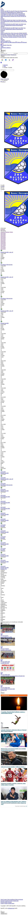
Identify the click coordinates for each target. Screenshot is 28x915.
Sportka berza (11, 903)
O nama (5, 899)
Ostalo (14, 20)
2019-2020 (3, 242)
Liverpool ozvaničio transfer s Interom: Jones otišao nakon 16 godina (13, 784)
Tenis (12, 33)
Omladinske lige (4, 13)
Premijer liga (9, 20)
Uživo (4, 81)
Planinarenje (3, 34)
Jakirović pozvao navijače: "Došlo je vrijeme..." (13, 766)
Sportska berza (7, 33)
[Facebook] (5, 60)
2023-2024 (3, 237)
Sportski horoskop (13, 37)
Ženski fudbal (11, 13)
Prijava (3, 50)
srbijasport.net (11, 908)
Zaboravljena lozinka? (6, 54)
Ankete (6, 903)
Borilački (25, 33)
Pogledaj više (4, 568)
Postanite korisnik (5, 900)
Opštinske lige (19, 12)
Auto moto (16, 33)
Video (5, 35)
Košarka (13, 42)
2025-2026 (3, 233)
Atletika (20, 33)
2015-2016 (3, 247)
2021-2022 (3, 239)
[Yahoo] (13, 60)
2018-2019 (3, 243)
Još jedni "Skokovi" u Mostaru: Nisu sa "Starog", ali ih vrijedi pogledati (14, 730)
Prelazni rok (13, 16)
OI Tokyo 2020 (20, 37)
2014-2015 (3, 249)
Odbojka (19, 42)
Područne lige (4, 12)
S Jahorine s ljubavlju (5, 40)
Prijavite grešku (4, 902)
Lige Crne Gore (15, 15)
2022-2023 (3, 238)
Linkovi (2, 903)
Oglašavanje (15, 900)
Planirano (7, 232)
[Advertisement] (14, 97)
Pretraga (10, 902)
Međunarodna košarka (8, 21)
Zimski (2, 33)
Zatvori (2, 692)
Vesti (2, 8)
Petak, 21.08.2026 (5, 79)
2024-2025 (3, 236)
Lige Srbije (8, 15)
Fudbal (3, 42)
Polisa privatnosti (19, 899)
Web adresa (3, 230)
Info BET (21, 35)
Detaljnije (3, 229)
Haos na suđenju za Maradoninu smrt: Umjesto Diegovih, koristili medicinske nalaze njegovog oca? (13, 803)
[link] (14, 257)
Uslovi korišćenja (11, 899)
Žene (4, 66)
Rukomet (24, 42)
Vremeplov (9, 35)
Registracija (13, 54)
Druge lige (17, 11)
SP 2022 (22, 16)
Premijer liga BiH (5, 11)
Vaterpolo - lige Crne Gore (17, 34)
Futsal (16, 13)
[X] (9, 60)
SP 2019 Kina (24, 21)
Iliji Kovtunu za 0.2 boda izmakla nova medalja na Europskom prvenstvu (13, 749)
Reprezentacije (7, 16)
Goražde (2, 186)
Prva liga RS (12, 11)
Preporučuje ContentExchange (20, 806)
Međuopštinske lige (11, 12)
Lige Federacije (21, 13)
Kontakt (11, 900)
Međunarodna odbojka (11, 29)
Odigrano (3, 232)
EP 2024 (18, 16)
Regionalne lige (23, 11)
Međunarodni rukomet (11, 25)
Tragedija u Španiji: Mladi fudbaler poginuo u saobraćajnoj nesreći (13, 712)
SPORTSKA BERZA (6, 47)
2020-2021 (3, 241)
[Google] (2, 60)
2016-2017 (3, 246)
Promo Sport (5, 37)
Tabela (11, 232)
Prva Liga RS (4, 24)
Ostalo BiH (3, 15)
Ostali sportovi (16, 35)
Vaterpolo (8, 34)
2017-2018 (3, 245)
